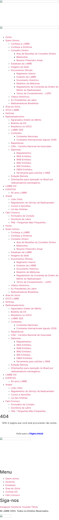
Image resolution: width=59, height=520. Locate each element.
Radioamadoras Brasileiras (24, 103)
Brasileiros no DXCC (21, 126)
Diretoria (10, 481)
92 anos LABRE (19, 192)
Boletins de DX (18, 123)
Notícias (9, 113)
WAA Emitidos (23, 156)
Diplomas (16, 149)
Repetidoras (17, 143)
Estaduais (10, 485)
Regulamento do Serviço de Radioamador (32, 202)
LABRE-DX (10, 186)
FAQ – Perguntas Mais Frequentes (28, 222)
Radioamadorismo (14, 116)
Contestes (16, 133)
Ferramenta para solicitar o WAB (33, 172)
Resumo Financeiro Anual (29, 60)
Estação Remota (19, 176)
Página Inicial (36, 433)
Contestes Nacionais (27, 136)
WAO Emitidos (23, 162)
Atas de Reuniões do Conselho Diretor (36, 53)
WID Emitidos (23, 166)
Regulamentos (23, 153)
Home (8, 37)
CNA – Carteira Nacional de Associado (31, 146)
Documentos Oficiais (22, 70)
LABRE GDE (17, 129)
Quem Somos (12, 40)
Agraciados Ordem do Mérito (26, 119)
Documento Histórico (27, 80)
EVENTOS (10, 189)
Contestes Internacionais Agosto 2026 (36, 139)
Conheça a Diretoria (21, 47)
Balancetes (22, 57)
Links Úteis (16, 199)
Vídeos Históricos (20, 96)
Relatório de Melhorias (28, 83)
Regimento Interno (26, 73)
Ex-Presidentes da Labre (23, 100)
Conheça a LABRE (20, 43)
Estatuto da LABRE (26, 76)
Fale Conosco (12, 212)
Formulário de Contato (22, 215)
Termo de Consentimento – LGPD (33, 93)
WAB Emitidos (23, 159)
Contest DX (11, 491)
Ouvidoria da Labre (21, 219)
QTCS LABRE (12, 110)
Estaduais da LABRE (21, 63)
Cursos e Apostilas (20, 205)
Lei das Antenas (19, 209)
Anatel (8, 196)
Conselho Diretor (20, 50)
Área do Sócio (12, 106)
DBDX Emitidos (24, 169)
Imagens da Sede (20, 66)
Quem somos (12, 478)
